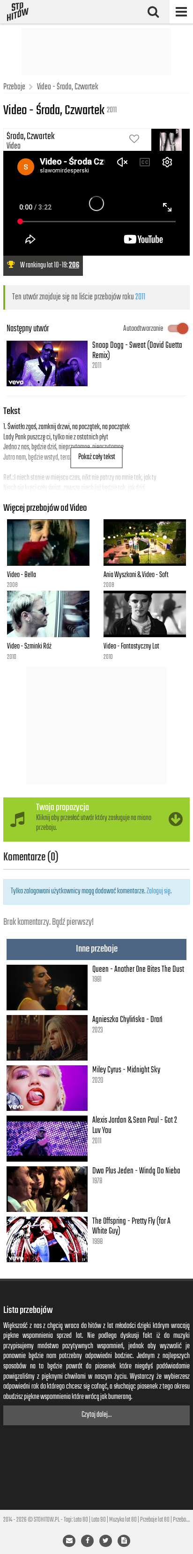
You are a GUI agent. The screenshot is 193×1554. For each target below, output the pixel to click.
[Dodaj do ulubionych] (134, 139)
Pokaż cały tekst (96, 457)
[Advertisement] (96, 51)
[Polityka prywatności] (124, 1541)
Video (14, 146)
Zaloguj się (159, 891)
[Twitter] (105, 1541)
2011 (140, 297)
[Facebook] (87, 1541)
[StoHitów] (18, 11)
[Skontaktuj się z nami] (69, 1541)
